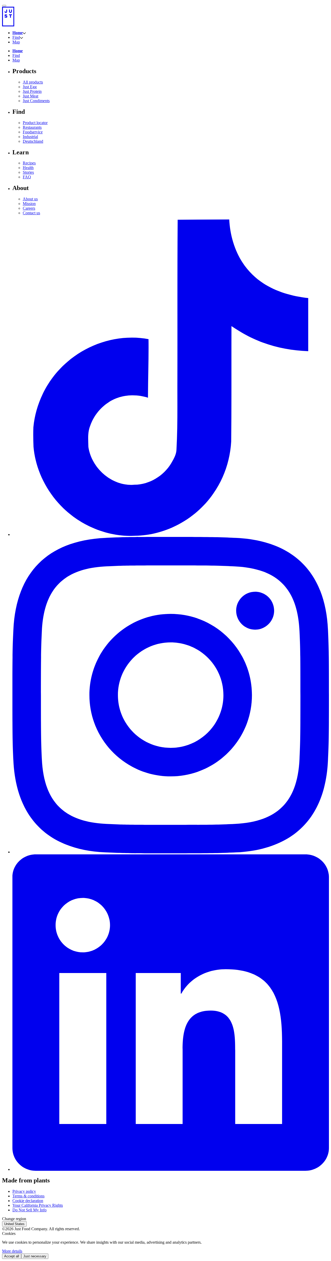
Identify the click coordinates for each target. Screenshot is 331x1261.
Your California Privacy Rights (37, 1205)
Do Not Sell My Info (29, 1210)
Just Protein (32, 91)
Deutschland (33, 141)
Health (28, 167)
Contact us (31, 213)
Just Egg (30, 87)
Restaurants (32, 127)
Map (16, 42)
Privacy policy (24, 1191)
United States (14, 1224)
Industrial (30, 136)
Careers (29, 208)
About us (30, 199)
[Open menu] (4, 5)
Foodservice (33, 132)
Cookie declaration (27, 1200)
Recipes (29, 163)
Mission (29, 203)
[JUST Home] (165, 16)
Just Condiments (36, 100)
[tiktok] (170, 534)
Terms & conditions (28, 1196)
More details (12, 1251)
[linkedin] (170, 1169)
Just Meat (30, 96)
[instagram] (170, 852)
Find (16, 37)
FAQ (27, 177)
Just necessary (34, 1256)
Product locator (35, 122)
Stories (28, 172)
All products (33, 82)
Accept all (11, 1256)
